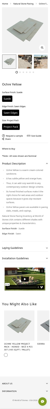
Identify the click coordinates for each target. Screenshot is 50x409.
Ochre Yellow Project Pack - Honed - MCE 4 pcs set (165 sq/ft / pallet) (18, 346)
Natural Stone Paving (23, 3)
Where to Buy (8, 148)
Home (5, 3)
